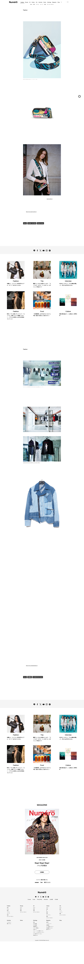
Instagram (47, 253)
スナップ (41, 4)
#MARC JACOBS (32, 223)
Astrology (49, 2)
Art (29, 2)
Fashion (22, 2)
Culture (33, 2)
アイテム (37, 4)
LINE (34, 253)
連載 (45, 4)
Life (36, 2)
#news (25, 223)
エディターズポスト (50, 4)
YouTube (44, 253)
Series (44, 2)
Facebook (37, 253)
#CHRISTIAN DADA (37, 687)
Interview (40, 2)
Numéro (13, 2)
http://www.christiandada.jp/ (32, 675)
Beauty (26, 2)
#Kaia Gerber (41, 223)
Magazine (54, 2)
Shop (59, 2)
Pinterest (50, 253)
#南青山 (30, 687)
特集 (34, 4)
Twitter (40, 253)
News (31, 4)
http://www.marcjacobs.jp (31, 211)
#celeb (29, 961)
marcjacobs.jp (50, 198)
